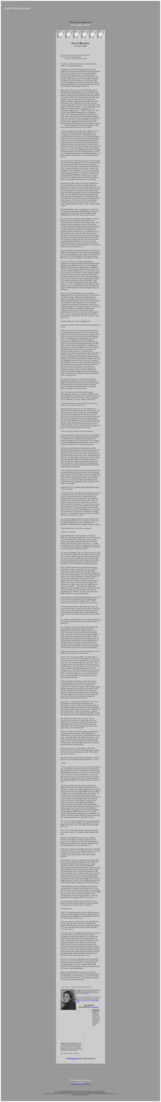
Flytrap (83, 987)
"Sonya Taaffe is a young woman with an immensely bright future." (87, 1000)
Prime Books (86, 992)
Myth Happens (73, 1058)
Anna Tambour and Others (80, 1084)
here (78, 1053)
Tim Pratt (95, 1007)
